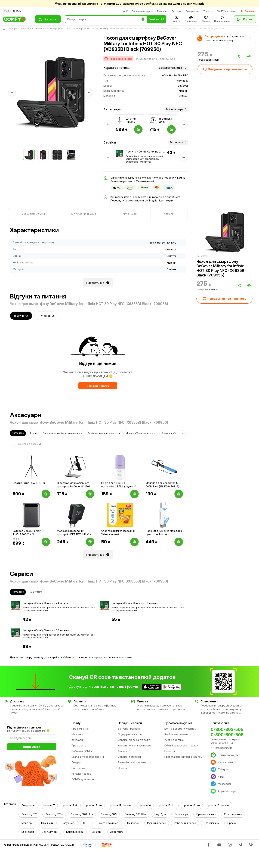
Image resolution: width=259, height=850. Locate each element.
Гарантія (169, 751)
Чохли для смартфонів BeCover (108, 28)
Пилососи (133, 822)
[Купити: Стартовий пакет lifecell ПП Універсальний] (134, 542)
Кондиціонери (75, 831)
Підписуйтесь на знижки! (24, 727)
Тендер (76, 762)
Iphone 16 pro (192, 805)
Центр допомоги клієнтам (180, 728)
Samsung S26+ (54, 814)
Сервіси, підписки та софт (134, 739)
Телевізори (181, 814)
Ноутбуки (160, 814)
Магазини (162, 11)
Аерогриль (117, 831)
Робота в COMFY (82, 751)
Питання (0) (46, 315)
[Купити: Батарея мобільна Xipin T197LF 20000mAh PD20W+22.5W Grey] (46, 542)
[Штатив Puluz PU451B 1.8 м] (119, 120)
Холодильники (233, 814)
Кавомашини (211, 822)
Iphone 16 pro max (218, 805)
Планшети (47, 822)
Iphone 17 (49, 805)
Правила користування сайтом (183, 756)
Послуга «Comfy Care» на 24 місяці (144, 151)
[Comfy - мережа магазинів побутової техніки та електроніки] (17, 19)
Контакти (77, 739)
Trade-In (207, 11)
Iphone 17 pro (94, 805)
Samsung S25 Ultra (135, 814)
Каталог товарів (81, 773)
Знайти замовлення (176, 734)
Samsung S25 (109, 814)
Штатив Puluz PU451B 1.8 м (134, 120)
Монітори (27, 822)
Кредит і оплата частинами (135, 745)
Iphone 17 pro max (120, 805)
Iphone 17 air (70, 805)
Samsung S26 (29, 814)
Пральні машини (206, 814)
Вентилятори (50, 831)
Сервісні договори (129, 756)
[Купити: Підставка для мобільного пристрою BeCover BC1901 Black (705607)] (90, 494)
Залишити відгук (98, 385)
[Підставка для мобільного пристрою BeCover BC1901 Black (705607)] (152, 120)
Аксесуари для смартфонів (49, 28)
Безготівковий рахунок (132, 762)
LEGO (86, 822)
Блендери (27, 831)
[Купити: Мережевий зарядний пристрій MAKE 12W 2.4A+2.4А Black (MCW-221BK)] (90, 542)
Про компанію (80, 728)
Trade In (123, 751)
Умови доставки (174, 739)
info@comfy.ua (223, 747)
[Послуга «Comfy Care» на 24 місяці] (119, 153)
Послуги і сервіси (130, 723)
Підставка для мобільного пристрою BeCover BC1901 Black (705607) (167, 120)
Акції (125, 11)
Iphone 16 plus (167, 805)
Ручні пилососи (156, 822)
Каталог (50, 19)
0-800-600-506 (227, 734)
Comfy (76, 723)
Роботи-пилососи (185, 822)
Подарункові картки (142, 11)
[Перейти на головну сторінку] (4, 28)
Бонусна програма (129, 728)
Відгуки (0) (21, 315)
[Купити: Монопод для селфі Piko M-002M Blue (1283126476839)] (178, 494)
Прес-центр (79, 745)
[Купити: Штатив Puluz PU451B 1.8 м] (46, 494)
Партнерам (78, 768)
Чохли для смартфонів (78, 28)
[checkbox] (24, 443)
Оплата (122, 768)
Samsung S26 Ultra (82, 814)
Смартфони (28, 805)
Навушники (68, 822)
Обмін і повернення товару (181, 745)
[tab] (33, 214)
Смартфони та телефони (20, 28)
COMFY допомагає (227, 11)
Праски (231, 822)
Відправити (31, 746)
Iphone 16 (145, 805)
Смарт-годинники (108, 822)
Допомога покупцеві (178, 723)
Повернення (192, 11)
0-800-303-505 (227, 729)
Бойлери (97, 831)
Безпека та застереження (88, 756)
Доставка (176, 11)
